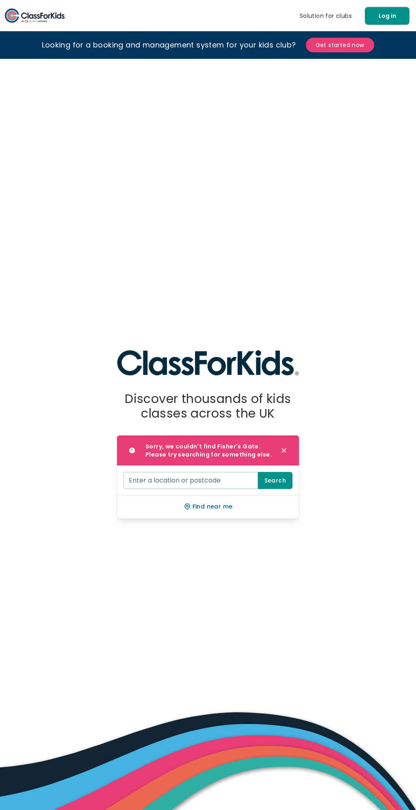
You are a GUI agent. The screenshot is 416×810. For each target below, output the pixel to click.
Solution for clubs (326, 16)
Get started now (340, 45)
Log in (387, 16)
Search (275, 480)
